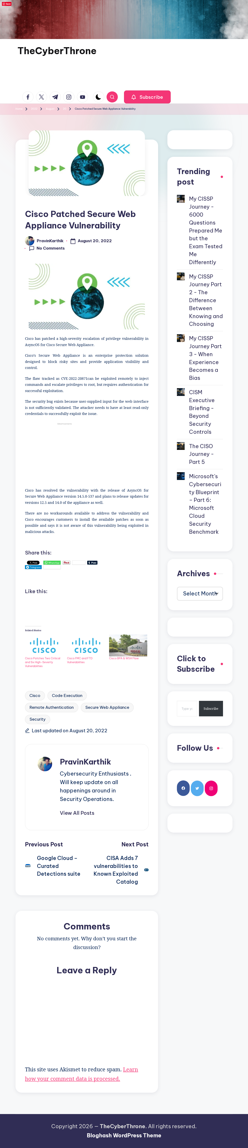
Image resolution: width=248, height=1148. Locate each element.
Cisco (34, 695)
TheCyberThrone (56, 51)
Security (37, 719)
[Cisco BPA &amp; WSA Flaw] (128, 645)
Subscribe (211, 708)
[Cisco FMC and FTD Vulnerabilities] (86, 645)
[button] (147, 96)
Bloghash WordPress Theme (124, 1135)
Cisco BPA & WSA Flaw (124, 658)
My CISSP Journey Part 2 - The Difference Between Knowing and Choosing (206, 300)
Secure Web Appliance (107, 707)
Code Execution (67, 695)
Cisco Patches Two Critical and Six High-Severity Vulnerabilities (42, 662)
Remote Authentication (51, 707)
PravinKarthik (85, 761)
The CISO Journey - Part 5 (201, 454)
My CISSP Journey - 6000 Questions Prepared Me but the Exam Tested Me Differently (205, 230)
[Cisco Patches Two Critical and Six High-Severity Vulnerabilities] (44, 645)
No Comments (51, 248)
